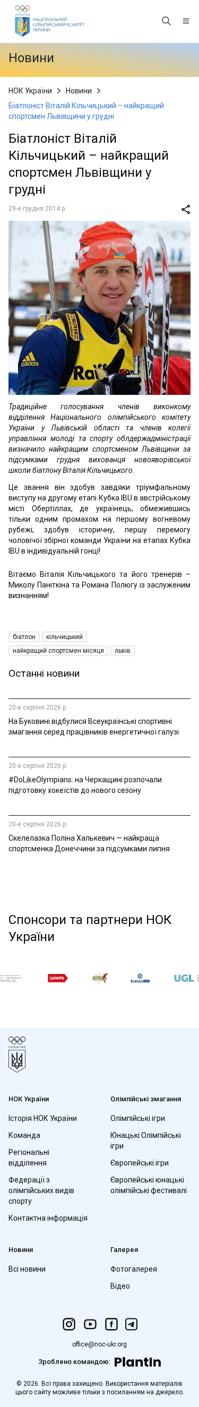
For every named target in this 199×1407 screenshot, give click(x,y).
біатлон (24, 637)
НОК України (30, 91)
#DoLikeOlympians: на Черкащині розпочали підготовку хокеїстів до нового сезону (85, 785)
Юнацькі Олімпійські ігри (145, 1140)
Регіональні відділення (28, 1157)
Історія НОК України (42, 1118)
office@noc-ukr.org (99, 1344)
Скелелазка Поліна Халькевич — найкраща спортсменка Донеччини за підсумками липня (89, 843)
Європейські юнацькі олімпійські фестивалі (148, 1185)
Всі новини (27, 1269)
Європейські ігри (139, 1163)
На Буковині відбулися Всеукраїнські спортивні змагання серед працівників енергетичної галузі (93, 726)
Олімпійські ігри (137, 1118)
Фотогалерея (133, 1269)
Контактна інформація (48, 1218)
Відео (120, 1286)
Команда (24, 1135)
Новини (79, 91)
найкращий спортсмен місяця (58, 650)
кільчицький (64, 637)
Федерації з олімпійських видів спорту (41, 1190)
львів (123, 650)
